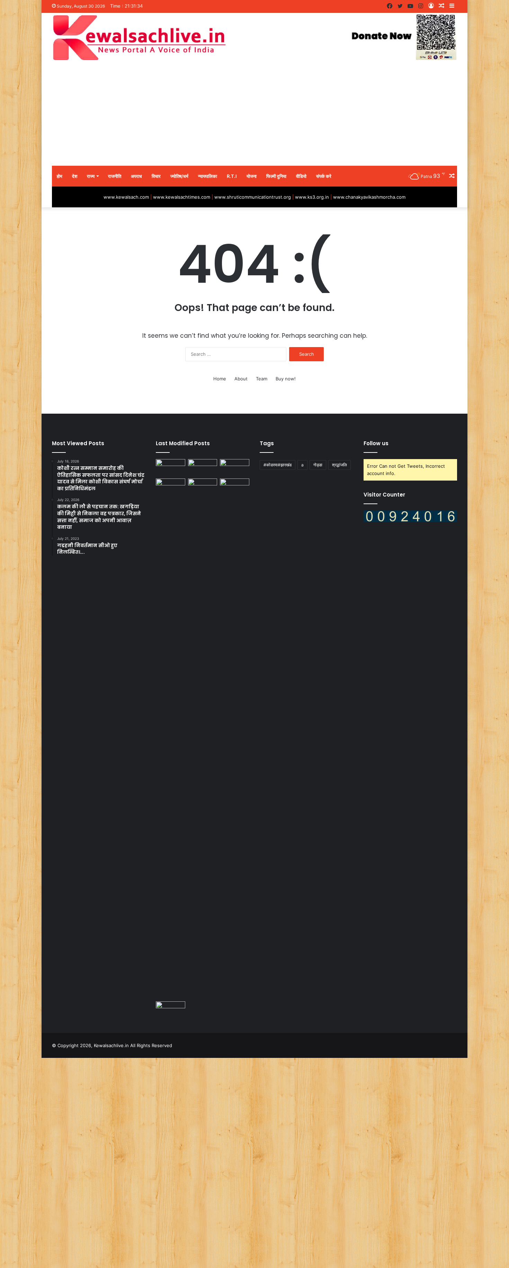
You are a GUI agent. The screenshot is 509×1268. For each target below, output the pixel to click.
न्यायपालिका (207, 176)
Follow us (376, 443)
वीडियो (301, 176)
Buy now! (286, 378)
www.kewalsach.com (126, 197)
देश (74, 176)
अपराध (136, 176)
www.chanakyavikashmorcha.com (369, 197)
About (241, 378)
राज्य (91, 176)
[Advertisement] (254, 113)
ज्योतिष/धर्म (179, 176)
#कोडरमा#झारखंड (278, 464)
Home (219, 378)
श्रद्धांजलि (339, 464)
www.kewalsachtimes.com (181, 197)
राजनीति (114, 176)
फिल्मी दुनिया (276, 176)
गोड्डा (317, 464)
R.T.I (232, 176)
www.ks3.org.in (312, 197)
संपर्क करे (323, 176)
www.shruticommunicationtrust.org (252, 197)
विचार (156, 176)
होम (59, 176)
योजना (252, 176)
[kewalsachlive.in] (254, 37)
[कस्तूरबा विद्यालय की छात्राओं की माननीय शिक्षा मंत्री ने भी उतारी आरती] (170, 1009)
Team (261, 378)
